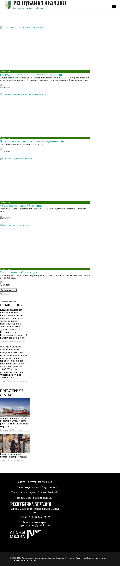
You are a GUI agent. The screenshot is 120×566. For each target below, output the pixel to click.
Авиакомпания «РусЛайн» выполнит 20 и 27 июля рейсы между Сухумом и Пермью (14, 422)
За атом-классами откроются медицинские (32, 141)
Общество (5, 71)
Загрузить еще (8, 290)
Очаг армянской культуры (19, 272)
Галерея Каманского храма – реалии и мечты (13, 455)
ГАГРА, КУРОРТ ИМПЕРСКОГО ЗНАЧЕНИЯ (31, 74)
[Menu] (114, 6)
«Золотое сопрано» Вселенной (22, 205)
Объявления (19, 341)
